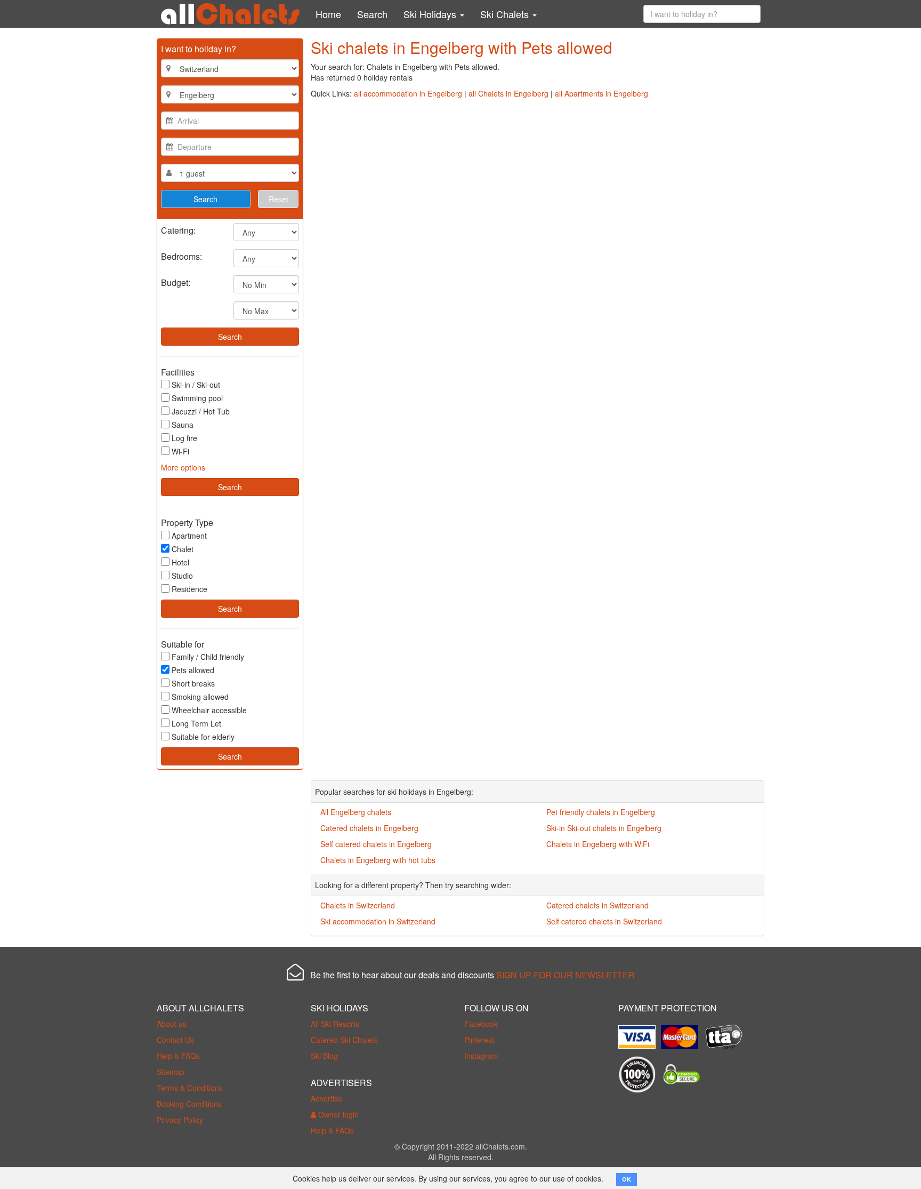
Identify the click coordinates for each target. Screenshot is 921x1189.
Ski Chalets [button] (505, 14)
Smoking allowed (200, 696)
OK (626, 1179)
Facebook (481, 1023)
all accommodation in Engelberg (408, 93)
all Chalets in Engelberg (508, 93)
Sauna (182, 424)
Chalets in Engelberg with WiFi (597, 844)
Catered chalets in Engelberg (369, 828)
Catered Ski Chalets (344, 1039)
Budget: (175, 282)
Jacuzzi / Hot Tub (201, 411)
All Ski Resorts (335, 1023)
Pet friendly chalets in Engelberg (600, 812)
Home (328, 14)
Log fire (184, 438)
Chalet (182, 549)
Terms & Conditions (190, 1087)
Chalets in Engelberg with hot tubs (377, 860)
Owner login (337, 1114)
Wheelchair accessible (209, 710)
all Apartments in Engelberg (601, 93)
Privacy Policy (180, 1119)
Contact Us (175, 1039)
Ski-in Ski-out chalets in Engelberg (603, 828)
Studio (182, 575)
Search (372, 14)
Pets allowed (193, 670)
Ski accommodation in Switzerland (377, 921)
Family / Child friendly (208, 656)
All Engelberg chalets (355, 812)
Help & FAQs (178, 1055)
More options (183, 467)
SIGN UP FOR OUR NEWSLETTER (565, 975)
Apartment (189, 535)
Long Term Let (196, 723)
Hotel (180, 562)
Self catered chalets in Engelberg (376, 844)
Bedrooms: (181, 255)
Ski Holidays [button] (431, 14)
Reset (278, 199)
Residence (189, 589)
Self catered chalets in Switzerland (604, 921)
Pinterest (479, 1039)
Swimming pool (197, 398)
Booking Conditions (189, 1103)
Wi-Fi (180, 451)
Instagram (481, 1055)
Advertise (326, 1098)
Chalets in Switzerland (357, 905)
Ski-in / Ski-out (196, 384)
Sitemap (170, 1071)
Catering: (178, 229)
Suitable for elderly (203, 736)
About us (172, 1023)
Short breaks (193, 683)
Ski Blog (324, 1055)
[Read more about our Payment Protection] (639, 1032)
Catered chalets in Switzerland (597, 905)
